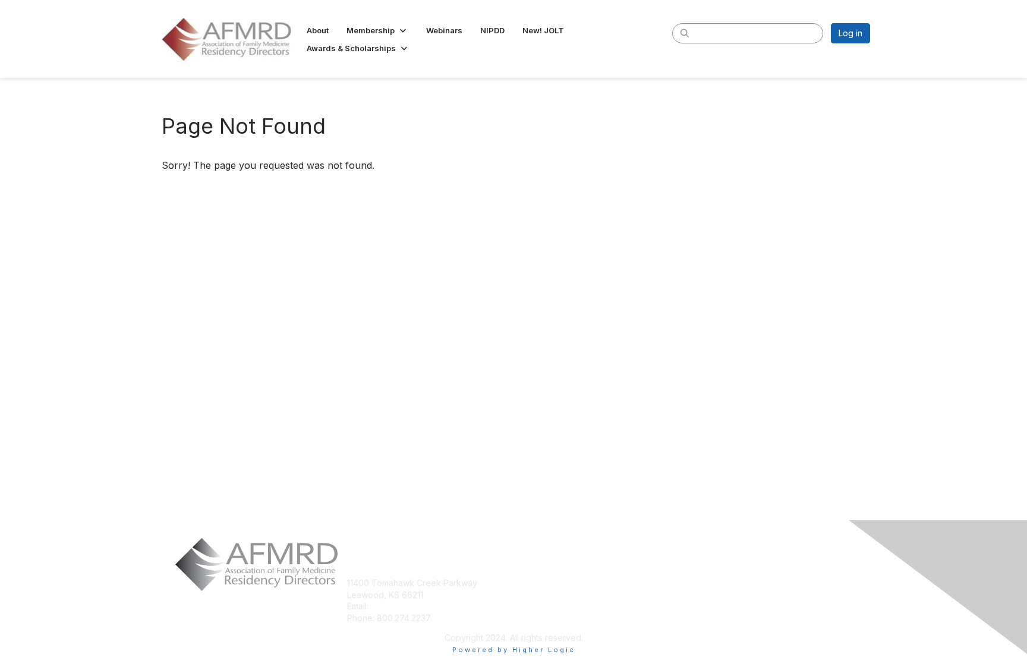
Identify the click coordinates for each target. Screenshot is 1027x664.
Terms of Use (718, 601)
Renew (532, 595)
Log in (850, 33)
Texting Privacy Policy (734, 619)
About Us (708, 583)
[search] (684, 32)
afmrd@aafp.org (403, 606)
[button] (377, 30)
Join (526, 583)
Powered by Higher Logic (513, 650)
